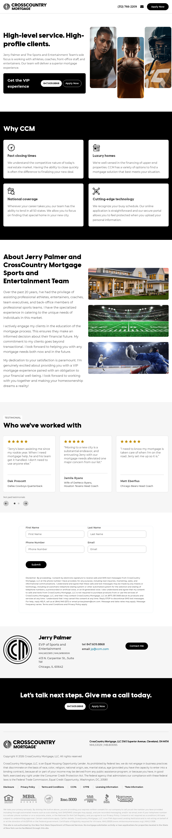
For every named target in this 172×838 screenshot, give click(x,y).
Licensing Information (107, 787)
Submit (36, 564)
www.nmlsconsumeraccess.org (128, 821)
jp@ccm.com (100, 649)
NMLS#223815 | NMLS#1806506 (54, 653)
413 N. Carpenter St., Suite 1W (56, 660)
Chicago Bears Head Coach (136, 486)
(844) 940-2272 (62, 601)
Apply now (157, 6)
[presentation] (5, 503)
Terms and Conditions (53, 787)
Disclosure (8, 787)
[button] (15, 503)
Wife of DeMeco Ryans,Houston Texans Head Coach (81, 484)
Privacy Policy (28, 787)
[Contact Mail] (142, 7)
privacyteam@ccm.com (89, 601)
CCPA (73, 787)
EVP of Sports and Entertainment (52, 647)
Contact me (137, 645)
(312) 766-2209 (127, 6)
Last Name (94, 527)
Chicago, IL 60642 (51, 666)
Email (91, 542)
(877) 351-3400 (114, 595)
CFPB (86, 787)
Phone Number (35, 542)
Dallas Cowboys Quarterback (25, 486)
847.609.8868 (51, 83)
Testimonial (13, 417)
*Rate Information (134, 787)
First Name (32, 527)
